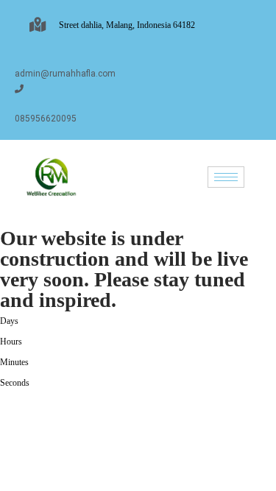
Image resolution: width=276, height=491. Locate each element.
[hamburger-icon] (226, 177)
